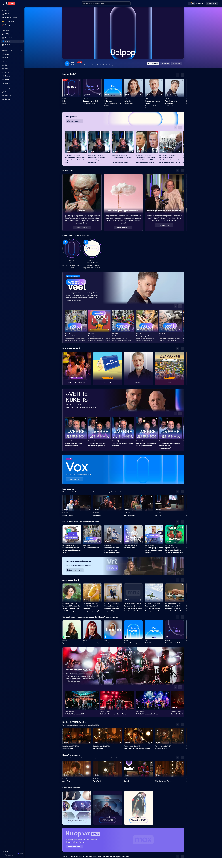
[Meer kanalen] (22, 30)
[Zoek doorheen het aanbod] (22, 50)
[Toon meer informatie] (79, 80)
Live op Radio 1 (69, 74)
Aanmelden (212, 3)
